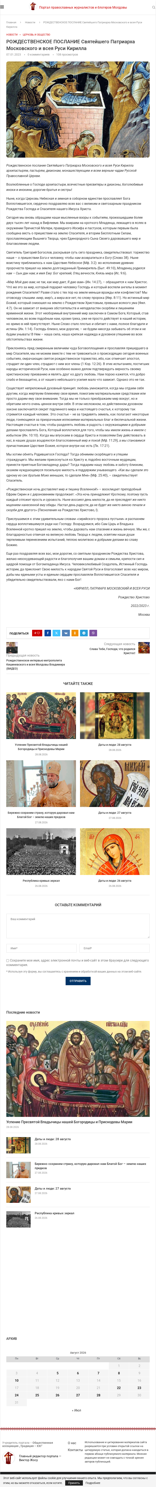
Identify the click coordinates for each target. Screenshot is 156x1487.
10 (16, 1380)
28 (98, 1395)
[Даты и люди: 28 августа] (115, 715)
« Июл (76, 1410)
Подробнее (93, 1482)
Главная (11, 22)
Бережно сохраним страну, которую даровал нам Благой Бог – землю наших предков (90, 1166)
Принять (74, 1483)
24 (16, 1395)
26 (57, 1395)
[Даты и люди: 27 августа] (115, 783)
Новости (30, 22)
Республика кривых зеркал (41, 880)
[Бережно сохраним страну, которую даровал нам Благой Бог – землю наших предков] (41, 783)
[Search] (154, 7)
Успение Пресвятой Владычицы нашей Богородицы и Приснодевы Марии (69, 1122)
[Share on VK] (66, 633)
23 (139, 1388)
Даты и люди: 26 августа (114, 880)
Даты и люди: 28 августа (114, 744)
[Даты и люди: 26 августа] (115, 851)
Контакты (75, 1450)
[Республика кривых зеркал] (41, 851)
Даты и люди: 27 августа (114, 812)
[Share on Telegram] (84, 633)
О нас (72, 1443)
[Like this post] (38, 633)
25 (37, 1395)
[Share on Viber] (93, 633)
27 (78, 1395)
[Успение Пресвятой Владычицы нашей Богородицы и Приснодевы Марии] (41, 715)
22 (119, 1388)
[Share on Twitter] (56, 633)
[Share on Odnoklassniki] (75, 633)
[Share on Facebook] (47, 633)
